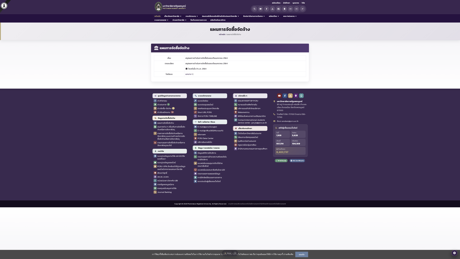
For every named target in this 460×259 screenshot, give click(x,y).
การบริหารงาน (190, 16)
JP (302, 9)
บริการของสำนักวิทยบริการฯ (249, 108)
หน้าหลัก (157, 16)
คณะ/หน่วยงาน (289, 16)
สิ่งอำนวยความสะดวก (198, 20)
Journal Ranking (164, 192)
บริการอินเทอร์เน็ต (205, 142)
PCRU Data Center (205, 138)
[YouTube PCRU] (279, 95)
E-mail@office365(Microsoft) (210, 130)
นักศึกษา (286, 3)
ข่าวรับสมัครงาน (163, 112)
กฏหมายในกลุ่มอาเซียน (247, 145)
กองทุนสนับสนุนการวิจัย (166, 188)
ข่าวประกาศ (161, 104)
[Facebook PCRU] (285, 95)
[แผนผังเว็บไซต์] (272, 8)
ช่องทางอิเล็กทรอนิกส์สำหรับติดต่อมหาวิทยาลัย (219, 16)
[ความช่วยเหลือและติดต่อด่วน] (454, 253)
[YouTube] (260, 8)
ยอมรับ (302, 254)
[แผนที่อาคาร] (284, 8)
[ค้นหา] (254, 8)
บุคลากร (296, 3)
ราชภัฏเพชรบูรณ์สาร (165, 184)
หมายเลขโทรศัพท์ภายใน (247, 104)
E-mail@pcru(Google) (207, 126)
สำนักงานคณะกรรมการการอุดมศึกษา (252, 148)
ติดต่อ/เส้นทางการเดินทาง (253, 16)
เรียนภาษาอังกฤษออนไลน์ (248, 137)
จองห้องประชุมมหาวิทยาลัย (208, 108)
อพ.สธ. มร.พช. (163, 176)
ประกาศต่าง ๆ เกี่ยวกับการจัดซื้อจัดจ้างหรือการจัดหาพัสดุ (171, 128)
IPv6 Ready (282, 161)
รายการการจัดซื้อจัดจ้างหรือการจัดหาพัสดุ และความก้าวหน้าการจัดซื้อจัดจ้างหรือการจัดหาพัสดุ (171, 136)
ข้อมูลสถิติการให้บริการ (207, 153)
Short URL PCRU (205, 112)
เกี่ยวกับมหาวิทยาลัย (172, 16)
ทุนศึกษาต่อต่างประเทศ (247, 141)
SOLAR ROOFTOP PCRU (248, 100)
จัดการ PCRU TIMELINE (207, 116)
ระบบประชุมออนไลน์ (205, 104)
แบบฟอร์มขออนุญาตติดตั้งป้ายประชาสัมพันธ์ (210, 164)
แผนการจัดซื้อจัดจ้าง (165, 123)
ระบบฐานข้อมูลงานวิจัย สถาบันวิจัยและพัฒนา (171, 157)
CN (297, 9)
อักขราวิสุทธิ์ (162, 173)
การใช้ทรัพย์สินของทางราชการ (210, 177)
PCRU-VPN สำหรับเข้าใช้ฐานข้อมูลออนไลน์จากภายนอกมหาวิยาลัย (171, 168)
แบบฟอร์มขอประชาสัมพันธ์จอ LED (211, 169)
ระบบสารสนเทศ (160, 20)
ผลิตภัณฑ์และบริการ (217, 20)
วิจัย (303, 3)
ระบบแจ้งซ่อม (203, 100)
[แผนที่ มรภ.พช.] (278, 8)
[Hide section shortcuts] (235, 253)
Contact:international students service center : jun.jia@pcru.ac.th (252, 121)
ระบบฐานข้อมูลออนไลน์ (166, 162)
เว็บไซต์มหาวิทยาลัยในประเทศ (249, 133)
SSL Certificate (298, 161)
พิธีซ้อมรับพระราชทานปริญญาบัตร (252, 116)
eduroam (202, 134)
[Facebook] (266, 8)
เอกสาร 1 (188, 74)
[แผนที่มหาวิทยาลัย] (296, 95)
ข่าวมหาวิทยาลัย (178, 20)
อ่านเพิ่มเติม (288, 254)
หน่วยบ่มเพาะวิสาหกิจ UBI (167, 180)
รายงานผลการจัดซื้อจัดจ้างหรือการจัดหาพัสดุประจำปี (171, 144)
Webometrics (243, 112)
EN (290, 9)
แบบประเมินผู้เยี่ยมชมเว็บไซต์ (209, 181)
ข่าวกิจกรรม (162, 100)
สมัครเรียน (276, 3)
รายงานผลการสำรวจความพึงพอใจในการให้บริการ (212, 158)
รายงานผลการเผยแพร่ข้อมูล (209, 173)
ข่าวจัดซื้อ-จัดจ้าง (164, 108)
